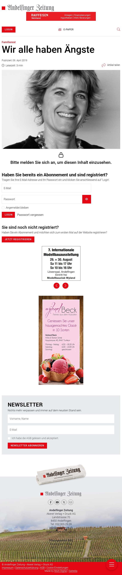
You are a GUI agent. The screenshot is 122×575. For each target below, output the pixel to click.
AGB (42, 567)
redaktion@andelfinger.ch (61, 531)
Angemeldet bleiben (17, 207)
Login (8, 214)
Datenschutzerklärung (26, 567)
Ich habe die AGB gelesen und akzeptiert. (35, 438)
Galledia (73, 571)
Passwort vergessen (30, 215)
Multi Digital (60, 571)
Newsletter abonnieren (27, 445)
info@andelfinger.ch (61, 527)
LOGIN (8, 29)
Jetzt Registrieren (18, 239)
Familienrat (9, 42)
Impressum (8, 567)
